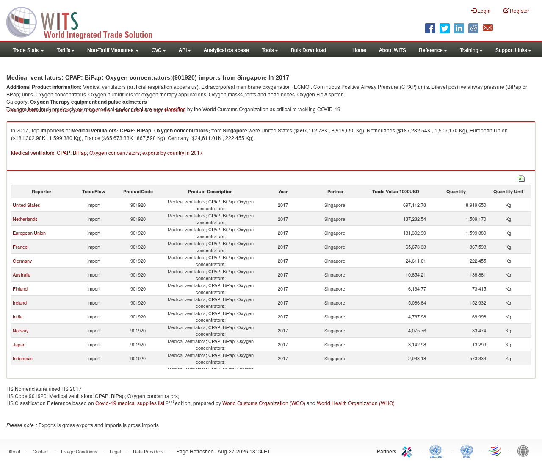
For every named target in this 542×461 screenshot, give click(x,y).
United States (26, 204)
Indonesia (23, 358)
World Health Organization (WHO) (356, 402)
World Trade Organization (495, 450)
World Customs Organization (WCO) (263, 402)
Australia (21, 274)
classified (175, 109)
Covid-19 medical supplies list (129, 402)
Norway (21, 330)
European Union (29, 232)
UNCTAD (437, 450)
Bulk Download (308, 49)
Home (359, 49)
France (20, 246)
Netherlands (25, 218)
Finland (20, 288)
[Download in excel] (521, 177)
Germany (22, 260)
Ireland (20, 302)
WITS (84, 21)
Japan (19, 344)
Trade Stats (26, 49)
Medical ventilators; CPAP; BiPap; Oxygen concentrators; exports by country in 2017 (107, 152)
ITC (408, 450)
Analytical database (226, 49)
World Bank (525, 450)
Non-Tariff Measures (111, 49)
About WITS (392, 49)
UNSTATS (466, 450)
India (17, 316)
